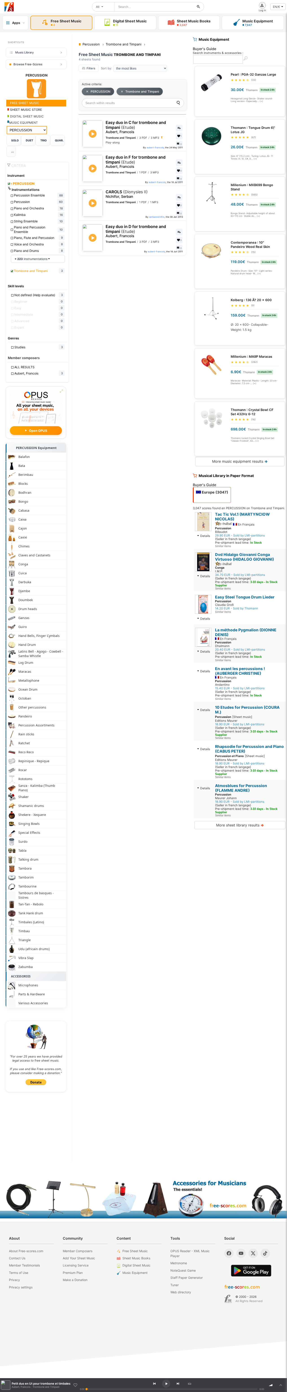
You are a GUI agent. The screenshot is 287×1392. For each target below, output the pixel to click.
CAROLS (127, 194)
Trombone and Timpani (142, 91)
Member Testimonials (24, 1265)
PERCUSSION (23, 184)
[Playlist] (280, 1385)
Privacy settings (21, 1287)
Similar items (223, 546)
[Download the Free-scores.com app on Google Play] (251, 1271)
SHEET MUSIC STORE (25, 109)
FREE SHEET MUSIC (24, 103)
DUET (29, 140)
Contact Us (17, 1258)
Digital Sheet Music (136, 1265)
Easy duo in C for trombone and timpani (136, 127)
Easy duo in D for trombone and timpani (136, 231)
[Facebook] (229, 1253)
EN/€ (276, 7)
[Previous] (154, 1383)
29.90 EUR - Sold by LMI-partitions (240, 535)
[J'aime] (75, 1385)
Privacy (14, 1280)
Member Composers (77, 1251)
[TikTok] (265, 1253)
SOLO (15, 140)
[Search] (178, 102)
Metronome (178, 1263)
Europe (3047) (214, 492)
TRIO (43, 140)
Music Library (24, 52)
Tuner (174, 1285)
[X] (253, 1253)
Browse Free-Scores (27, 64)
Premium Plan (73, 1273)
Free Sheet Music (135, 1251)
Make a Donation (75, 1280)
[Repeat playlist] (189, 1384)
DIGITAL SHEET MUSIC (26, 116)
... (12, 151)
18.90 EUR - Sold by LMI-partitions (239, 724)
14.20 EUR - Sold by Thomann (236, 608)
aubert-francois (155, 147)
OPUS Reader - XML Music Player (190, 1253)
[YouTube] (241, 1253)
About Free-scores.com (26, 1251)
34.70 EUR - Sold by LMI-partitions (240, 575)
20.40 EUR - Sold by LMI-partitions (240, 649)
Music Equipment (135, 1273)
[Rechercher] (198, 6)
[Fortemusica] (228, 1299)
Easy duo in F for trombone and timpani (135, 162)
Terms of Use (18, 1273)
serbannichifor (156, 216)
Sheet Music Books (136, 1258)
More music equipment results (240, 461)
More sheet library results (240, 825)
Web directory (180, 1292)
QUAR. (59, 140)
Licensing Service (76, 1265)
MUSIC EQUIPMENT (23, 122)
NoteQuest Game (183, 1270)
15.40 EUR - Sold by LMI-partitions (240, 688)
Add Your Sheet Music (79, 1258)
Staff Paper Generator (186, 1277)
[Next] (177, 1383)
